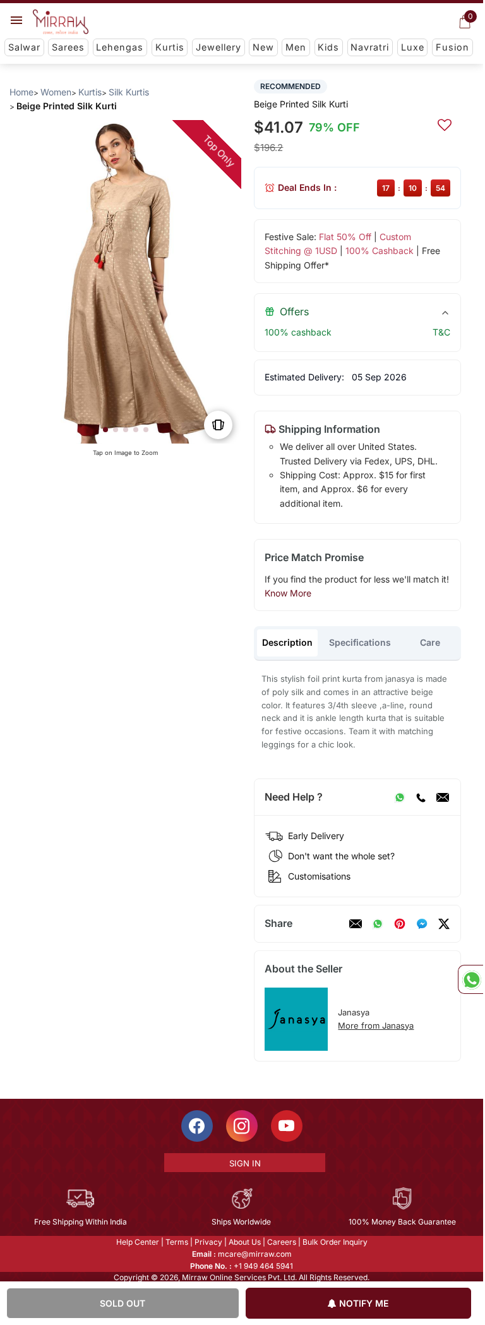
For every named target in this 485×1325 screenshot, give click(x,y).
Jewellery (218, 47)
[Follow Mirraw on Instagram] (242, 1126)
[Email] (442, 797)
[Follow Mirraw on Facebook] (197, 1126)
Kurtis (169, 47)
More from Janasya (376, 1025)
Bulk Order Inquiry (335, 1242)
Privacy (208, 1242)
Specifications (360, 642)
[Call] (421, 797)
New (263, 47)
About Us (245, 1242)
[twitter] (444, 923)
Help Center (137, 1242)
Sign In (245, 1163)
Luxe (412, 47)
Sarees (68, 47)
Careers (281, 1242)
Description (287, 642)
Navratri (369, 47)
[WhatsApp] (399, 797)
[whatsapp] (377, 923)
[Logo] (60, 22)
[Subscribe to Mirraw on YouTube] (286, 1126)
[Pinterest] (399, 923)
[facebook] (422, 923)
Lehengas (119, 47)
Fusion (452, 47)
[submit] (445, 123)
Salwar (24, 47)
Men (295, 47)
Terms (176, 1242)
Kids (328, 47)
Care (430, 642)
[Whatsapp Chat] (470, 979)
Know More (288, 593)
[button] (105, 429)
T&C (441, 332)
